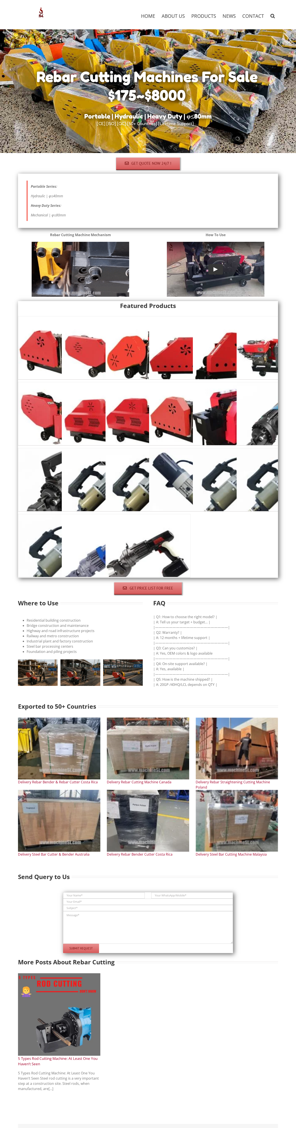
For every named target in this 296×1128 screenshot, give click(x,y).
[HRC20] (60, 450)
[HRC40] (60, 516)
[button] (272, 16)
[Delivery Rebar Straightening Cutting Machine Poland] (237, 748)
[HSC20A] (104, 516)
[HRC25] (148, 450)
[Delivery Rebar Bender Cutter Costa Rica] (148, 821)
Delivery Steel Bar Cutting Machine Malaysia (231, 854)
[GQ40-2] (104, 319)
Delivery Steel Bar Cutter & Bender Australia (53, 854)
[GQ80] (235, 384)
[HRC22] (104, 450)
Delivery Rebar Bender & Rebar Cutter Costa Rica (58, 782)
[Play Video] (215, 269)
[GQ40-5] (235, 319)
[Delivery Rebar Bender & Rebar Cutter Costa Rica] (59, 748)
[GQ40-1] (60, 319)
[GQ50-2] (60, 384)
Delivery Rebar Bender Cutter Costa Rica (139, 854)
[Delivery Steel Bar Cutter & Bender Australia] (59, 821)
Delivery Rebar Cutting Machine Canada (139, 782)
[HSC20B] (148, 516)
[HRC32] (235, 450)
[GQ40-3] (148, 319)
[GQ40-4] (191, 319)
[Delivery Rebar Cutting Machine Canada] (148, 748)
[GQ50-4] (104, 384)
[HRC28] (191, 450)
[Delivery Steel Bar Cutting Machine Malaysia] (237, 821)
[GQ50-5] (148, 384)
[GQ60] (191, 384)
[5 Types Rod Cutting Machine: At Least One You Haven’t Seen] (59, 1014)
